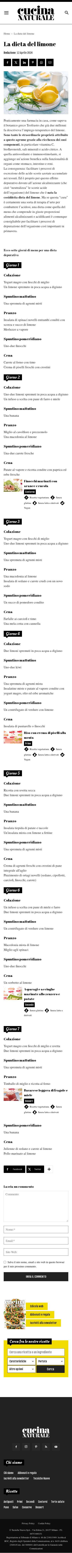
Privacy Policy (28, 1523)
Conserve (27, 1507)
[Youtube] (56, 1447)
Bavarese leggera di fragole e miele (36, 1103)
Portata (42, 1361)
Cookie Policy (44, 1523)
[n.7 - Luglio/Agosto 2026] (15, 1314)
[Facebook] (16, 1447)
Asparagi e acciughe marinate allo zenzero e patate (36, 1004)
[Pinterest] (36, 1447)
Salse (15, 1507)
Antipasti (8, 1501)
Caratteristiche (17, 1361)
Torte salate (57, 1501)
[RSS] (46, 1447)
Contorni (42, 1501)
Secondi (30, 1501)
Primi (19, 1501)
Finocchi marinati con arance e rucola (36, 496)
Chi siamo (8, 1472)
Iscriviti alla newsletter (16, 1478)
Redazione (10, 53)
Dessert (39, 1507)
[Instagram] (26, 1446)
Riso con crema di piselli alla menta (36, 748)
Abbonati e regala (27, 1472)
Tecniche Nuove (41, 1478)
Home (7, 33)
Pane (6, 1507)
